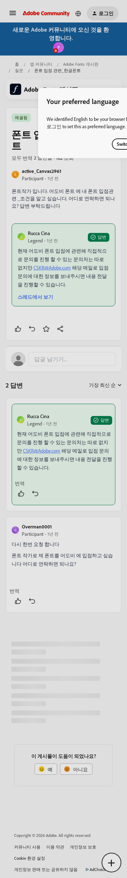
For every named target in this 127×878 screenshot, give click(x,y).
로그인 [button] (54, 126)
